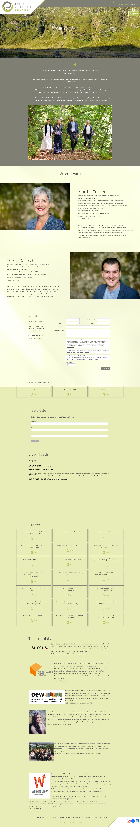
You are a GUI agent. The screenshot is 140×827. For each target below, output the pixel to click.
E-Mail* (61, 327)
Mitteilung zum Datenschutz (84, 350)
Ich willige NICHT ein (82, 356)
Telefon (92, 323)
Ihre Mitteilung (59, 330)
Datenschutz (70, 347)
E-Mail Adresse (35, 421)
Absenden (106, 368)
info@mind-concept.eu (36, 338)
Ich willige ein (71, 356)
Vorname (33, 427)
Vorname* (60, 320)
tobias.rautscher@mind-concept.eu (19, 277)
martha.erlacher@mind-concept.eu (90, 216)
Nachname (33, 434)
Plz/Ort (61, 323)
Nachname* (91, 320)
